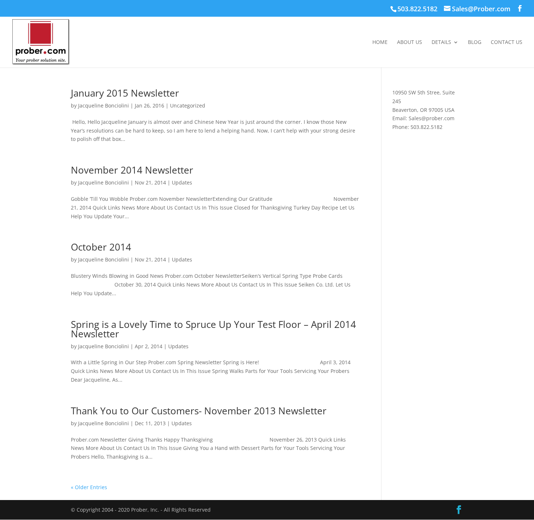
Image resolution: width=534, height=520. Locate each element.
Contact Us (506, 42)
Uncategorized (187, 105)
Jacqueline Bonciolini (103, 105)
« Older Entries (89, 487)
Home (380, 42)
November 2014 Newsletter (132, 169)
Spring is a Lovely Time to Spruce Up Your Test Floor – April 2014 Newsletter (213, 329)
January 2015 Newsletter (125, 92)
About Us (409, 42)
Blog (474, 42)
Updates (182, 182)
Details (441, 42)
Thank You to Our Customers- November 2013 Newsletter (199, 410)
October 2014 (101, 246)
